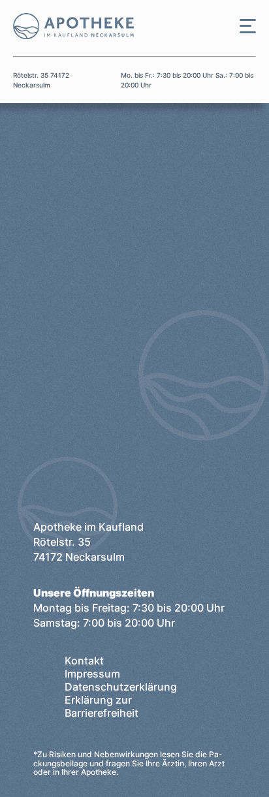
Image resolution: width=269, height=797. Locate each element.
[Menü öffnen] (248, 26)
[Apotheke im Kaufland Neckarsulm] (67, 26)
